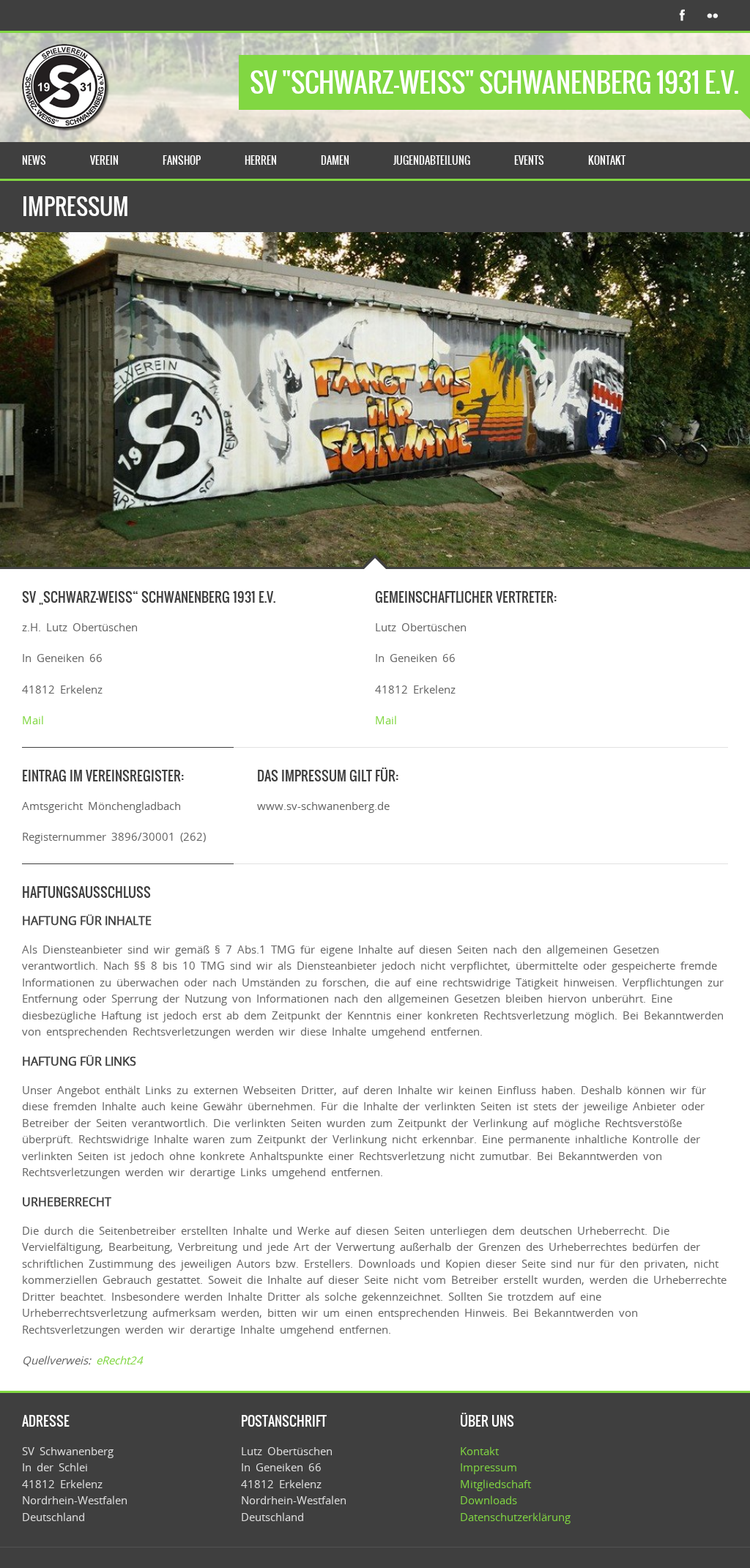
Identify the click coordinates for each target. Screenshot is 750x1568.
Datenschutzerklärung (515, 1516)
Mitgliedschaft (495, 1483)
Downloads (488, 1500)
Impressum (488, 1467)
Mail (33, 720)
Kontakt (479, 1450)
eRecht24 (119, 1360)
